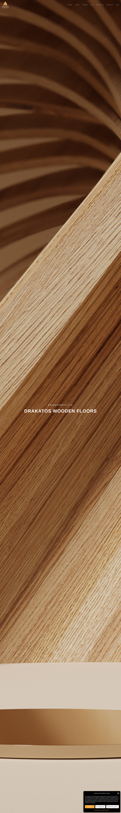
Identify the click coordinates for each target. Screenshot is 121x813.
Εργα (92, 4)
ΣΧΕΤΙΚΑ (77, 4)
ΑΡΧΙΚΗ (70, 4)
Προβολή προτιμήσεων (112, 806)
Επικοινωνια (110, 4)
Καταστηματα (100, 4)
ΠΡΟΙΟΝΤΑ (85, 4)
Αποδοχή (90, 806)
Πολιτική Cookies (97, 810)
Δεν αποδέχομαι (100, 806)
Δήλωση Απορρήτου (105, 810)
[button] (118, 793)
